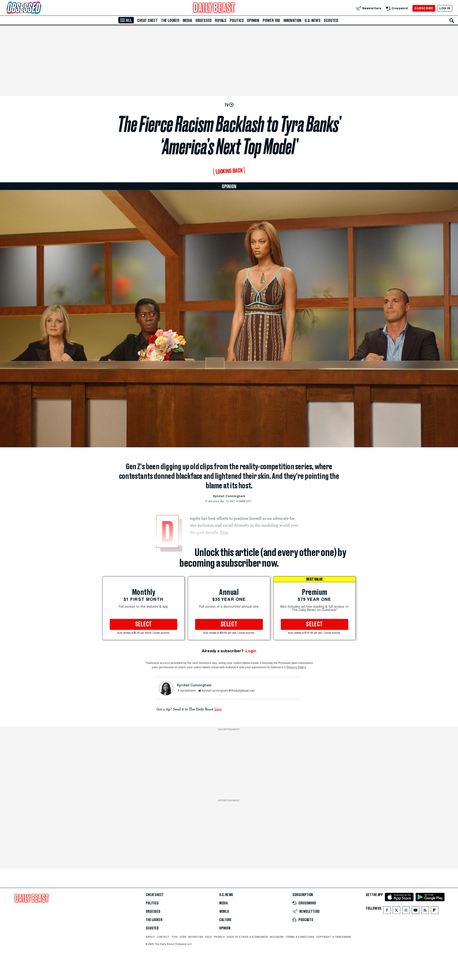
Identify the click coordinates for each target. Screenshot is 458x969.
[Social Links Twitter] (396, 911)
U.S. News (312, 20)
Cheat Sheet (147, 20)
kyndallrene (188, 690)
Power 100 (271, 20)
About (150, 936)
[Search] (451, 20)
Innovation (292, 20)
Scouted (331, 20)
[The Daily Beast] (214, 8)
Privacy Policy (296, 667)
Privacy (219, 936)
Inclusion (276, 936)
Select (143, 624)
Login (250, 651)
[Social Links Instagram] (406, 911)
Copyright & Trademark (333, 936)
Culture (225, 920)
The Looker (170, 20)
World (224, 911)
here (217, 709)
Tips (174, 936)
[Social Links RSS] (425, 911)
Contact (163, 936)
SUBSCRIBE (424, 8)
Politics (237, 20)
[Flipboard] (434, 911)
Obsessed (203, 20)
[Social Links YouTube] (415, 911)
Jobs (182, 936)
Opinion (253, 20)
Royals (220, 20)
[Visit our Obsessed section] (39, 8)
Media (187, 20)
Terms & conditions (299, 936)
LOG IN (444, 8)
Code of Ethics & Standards (247, 936)
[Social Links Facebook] (387, 911)
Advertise (195, 936)
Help (208, 936)
